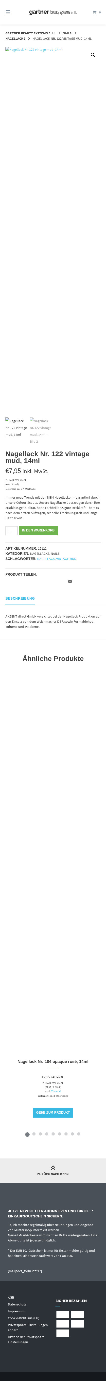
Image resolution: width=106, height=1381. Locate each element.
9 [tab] (78, 1134)
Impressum (16, 1311)
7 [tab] (66, 1134)
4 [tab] (46, 1134)
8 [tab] (72, 1134)
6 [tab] (59, 1134)
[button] (92, 55)
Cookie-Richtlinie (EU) (23, 1318)
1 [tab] (27, 1134)
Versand (56, 1091)
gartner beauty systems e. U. (30, 33)
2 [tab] (34, 1134)
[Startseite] (53, 12)
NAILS (67, 33)
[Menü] (14, 12)
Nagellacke (15, 38)
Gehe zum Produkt (53, 1112)
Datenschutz (17, 1304)
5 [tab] (53, 1134)
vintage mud (66, 558)
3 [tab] (40, 1134)
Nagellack (46, 558)
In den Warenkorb (38, 530)
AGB (11, 1297)
